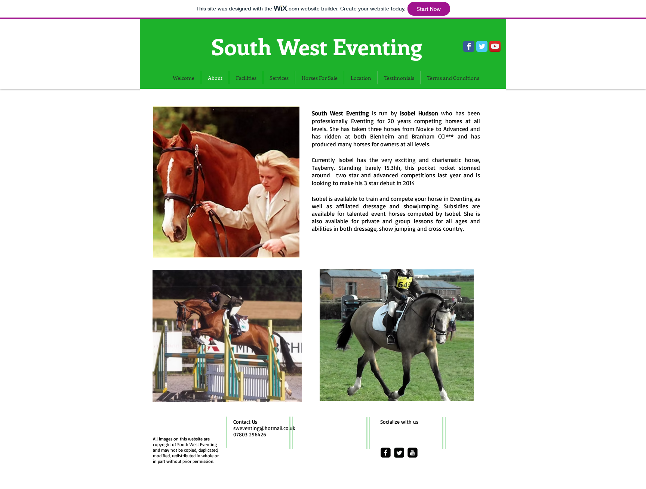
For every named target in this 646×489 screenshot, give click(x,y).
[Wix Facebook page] (468, 46)
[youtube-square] (412, 453)
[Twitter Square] (399, 453)
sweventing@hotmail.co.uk (264, 428)
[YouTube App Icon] (495, 46)
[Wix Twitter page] (481, 46)
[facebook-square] (386, 453)
